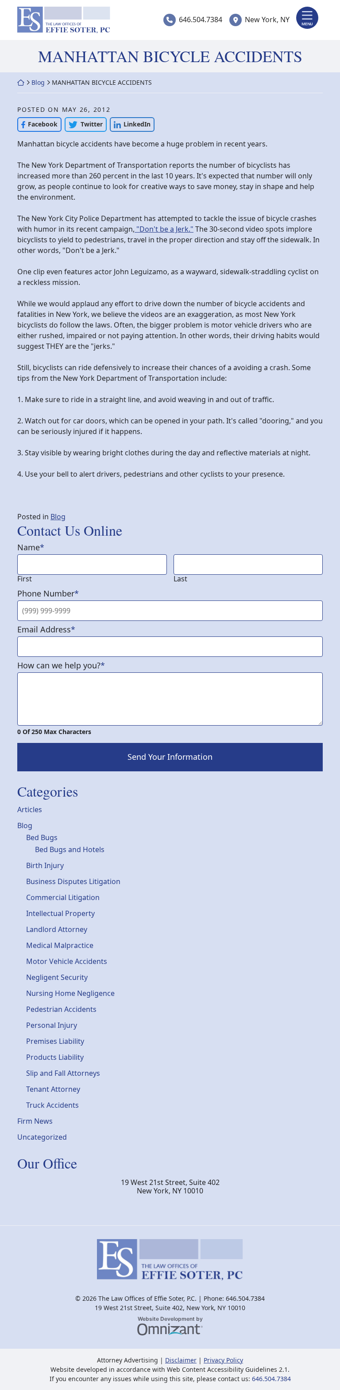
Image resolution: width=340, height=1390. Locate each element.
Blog (38, 82)
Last (180, 579)
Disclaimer (181, 1360)
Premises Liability (55, 1041)
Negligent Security (57, 977)
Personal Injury (51, 1025)
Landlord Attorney (56, 929)
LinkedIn (130, 124)
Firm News (35, 1121)
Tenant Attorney (53, 1089)
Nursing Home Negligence (70, 993)
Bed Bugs (42, 837)
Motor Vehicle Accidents (66, 961)
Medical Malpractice (59, 945)
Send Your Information (170, 756)
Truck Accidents (52, 1105)
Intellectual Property (60, 913)
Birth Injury (45, 865)
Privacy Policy (223, 1360)
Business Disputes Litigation (73, 881)
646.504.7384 (200, 19)
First (24, 579)
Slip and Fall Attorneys (63, 1073)
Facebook (37, 124)
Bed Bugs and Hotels (69, 849)
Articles (29, 809)
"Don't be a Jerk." (164, 229)
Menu (307, 24)
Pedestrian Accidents (61, 1009)
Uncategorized (42, 1137)
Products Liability (55, 1057)
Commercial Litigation (63, 897)
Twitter (83, 124)
